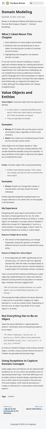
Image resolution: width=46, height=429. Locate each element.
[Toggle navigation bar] (3, 3)
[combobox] (36, 3)
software (11, 397)
